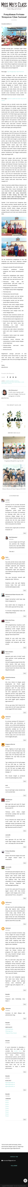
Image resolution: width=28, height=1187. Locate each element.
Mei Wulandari (13, 537)
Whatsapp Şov (9, 1031)
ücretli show (18, 1051)
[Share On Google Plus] (16, 377)
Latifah (7, 500)
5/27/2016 (7, 904)
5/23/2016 (7, 502)
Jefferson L (8, 902)
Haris (6, 557)
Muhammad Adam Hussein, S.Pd (14, 594)
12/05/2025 (7, 1024)
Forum (7, 1100)
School (9, 383)
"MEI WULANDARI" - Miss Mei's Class (13, 1185)
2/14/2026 (7, 1042)
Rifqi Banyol (8, 799)
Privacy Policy (23, 1185)
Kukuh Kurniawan (10, 677)
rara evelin (8, 867)
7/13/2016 (7, 1010)
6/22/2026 (7, 1078)
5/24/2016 (7, 801)
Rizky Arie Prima (9, 620)
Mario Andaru (9, 651)
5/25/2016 (11, 539)
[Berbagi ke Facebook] (7, 377)
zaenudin (7, 835)
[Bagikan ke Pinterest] (13, 377)
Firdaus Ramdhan (10, 851)
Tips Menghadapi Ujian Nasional (15, 71)
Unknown (8, 716)
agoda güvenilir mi (10, 1082)
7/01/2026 (7, 1096)
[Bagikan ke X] (10, 377)
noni (6, 785)
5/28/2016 (7, 996)
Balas (25, 533)
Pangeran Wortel (10, 744)
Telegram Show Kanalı (11, 1033)
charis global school (12, 381)
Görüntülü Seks (9, 1029)
